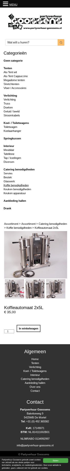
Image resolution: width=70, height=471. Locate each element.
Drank (7, 208)
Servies (8, 173)
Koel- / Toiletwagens (16, 122)
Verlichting (10, 95)
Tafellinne (9, 153)
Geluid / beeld (12, 111)
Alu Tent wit (10, 72)
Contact (35, 390)
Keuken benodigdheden (17, 189)
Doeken (8, 107)
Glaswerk (9, 181)
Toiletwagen (10, 126)
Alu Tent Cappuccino (16, 76)
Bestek (8, 177)
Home (35, 359)
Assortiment (11, 223)
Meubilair (9, 149)
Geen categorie (13, 60)
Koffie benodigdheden (16, 185)
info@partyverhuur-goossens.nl (35, 445)
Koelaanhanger (12, 130)
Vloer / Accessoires (15, 88)
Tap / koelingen (12, 157)
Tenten (8, 68)
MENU (13, 4)
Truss (7, 103)
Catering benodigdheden (19, 169)
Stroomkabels (12, 115)
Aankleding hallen (15, 200)
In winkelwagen (28, 328)
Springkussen (12, 138)
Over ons (35, 386)
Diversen (9, 161)
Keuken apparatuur (15, 193)
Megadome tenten (14, 80)
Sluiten (56, 460)
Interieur (9, 146)
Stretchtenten (11, 84)
